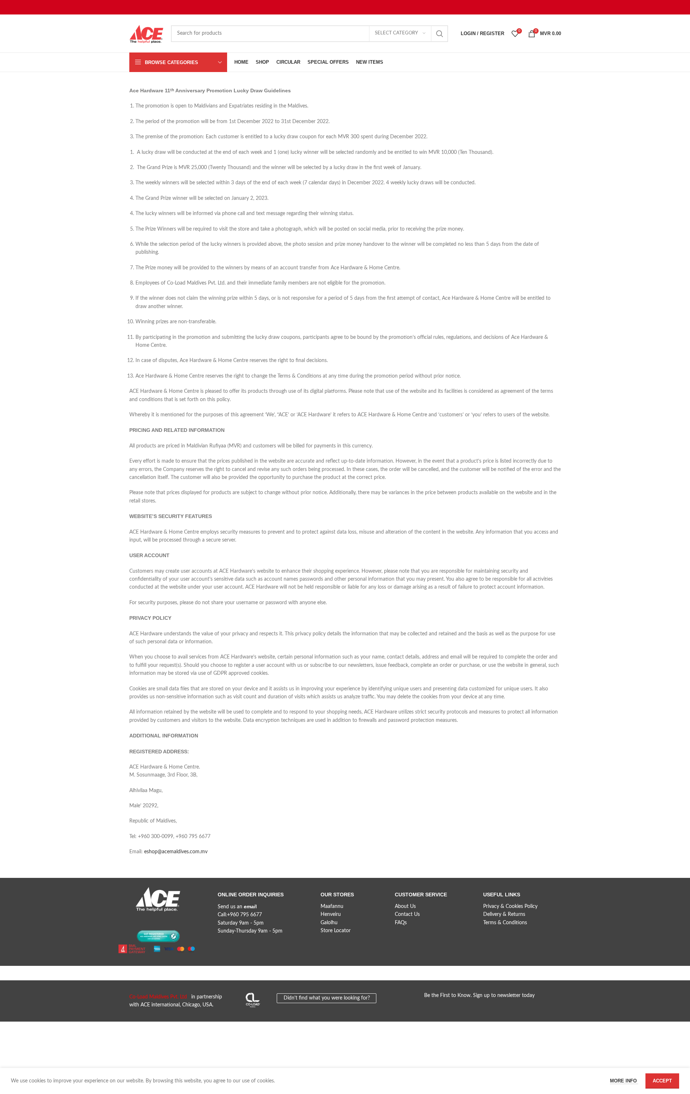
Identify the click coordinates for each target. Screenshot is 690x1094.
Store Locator (336, 930)
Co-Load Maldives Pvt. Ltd (159, 997)
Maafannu (332, 906)
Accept (662, 1081)
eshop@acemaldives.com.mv (176, 851)
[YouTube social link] (173, 920)
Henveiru (331, 914)
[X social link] (147, 920)
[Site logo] (146, 33)
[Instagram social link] (160, 920)
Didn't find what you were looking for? (327, 998)
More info (624, 1081)
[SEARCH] (439, 33)
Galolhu (329, 922)
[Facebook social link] (134, 920)
